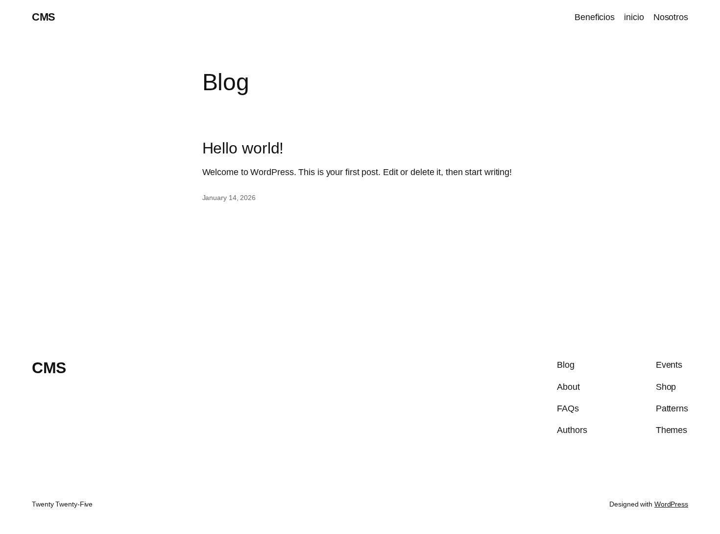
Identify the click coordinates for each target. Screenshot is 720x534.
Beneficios (595, 17)
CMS (43, 17)
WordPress (671, 504)
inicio (634, 17)
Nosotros (670, 17)
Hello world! (243, 148)
